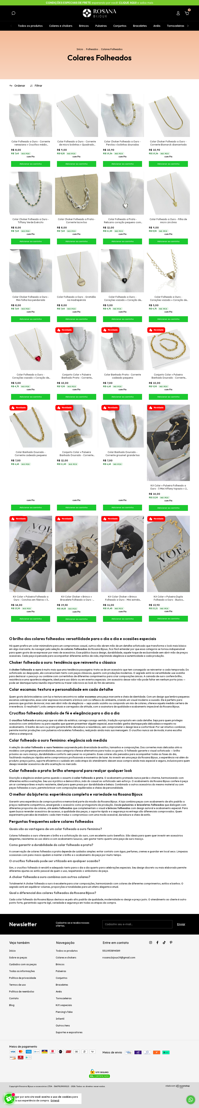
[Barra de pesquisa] (13, 13)
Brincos (84, 26)
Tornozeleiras (175, 26)
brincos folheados (119, 808)
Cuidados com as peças (23, 964)
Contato (14, 998)
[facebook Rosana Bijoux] (157, 942)
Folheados (92, 49)
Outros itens (63, 1025)
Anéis (156, 26)
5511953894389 (111, 950)
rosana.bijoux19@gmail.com (118, 957)
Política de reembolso (21, 991)
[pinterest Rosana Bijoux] (171, 942)
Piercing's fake (64, 1011)
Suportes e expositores (69, 1032)
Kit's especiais (64, 1005)
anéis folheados (62, 808)
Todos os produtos (30, 26)
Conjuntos (119, 26)
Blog (11, 1005)
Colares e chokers (60, 26)
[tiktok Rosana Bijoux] (164, 942)
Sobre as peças (18, 957)
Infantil (60, 1018)
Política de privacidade (22, 977)
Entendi (55, 1100)
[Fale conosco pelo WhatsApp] (190, 1099)
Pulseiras (101, 26)
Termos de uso (17, 984)
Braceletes (140, 26)
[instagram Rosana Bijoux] (150, 942)
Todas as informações (22, 971)
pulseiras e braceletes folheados (143, 804)
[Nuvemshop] (178, 1087)
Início (80, 49)
